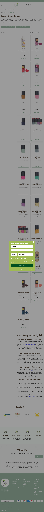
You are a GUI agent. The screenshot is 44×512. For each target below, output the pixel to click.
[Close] (33, 242)
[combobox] (14, 254)
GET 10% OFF (22, 265)
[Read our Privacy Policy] (32, 260)
